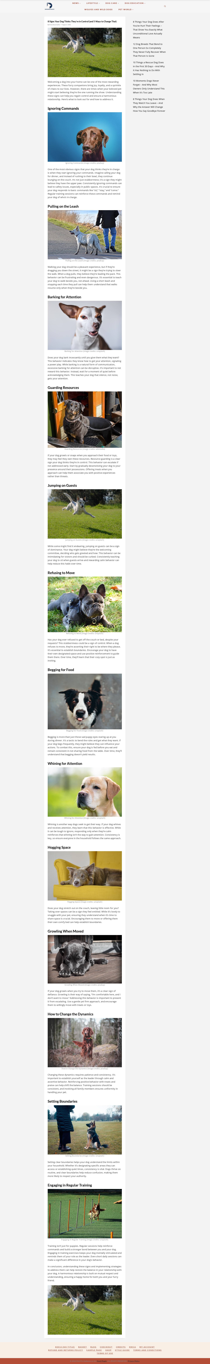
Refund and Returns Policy (65, 1350)
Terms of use (105, 1353)
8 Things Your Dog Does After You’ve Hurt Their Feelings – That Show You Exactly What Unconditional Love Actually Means (148, 29)
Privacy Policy (134, 1361)
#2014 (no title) (65, 1347)
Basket (82, 1347)
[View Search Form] (165, 6)
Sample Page (94, 1350)
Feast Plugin (102, 1361)
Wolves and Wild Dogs (98, 9)
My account (147, 1347)
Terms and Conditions (147, 1350)
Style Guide (122, 1350)
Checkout (106, 1347)
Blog (93, 1347)
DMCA (132, 1347)
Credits (121, 1347)
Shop (108, 1350)
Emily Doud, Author (54, 24)
